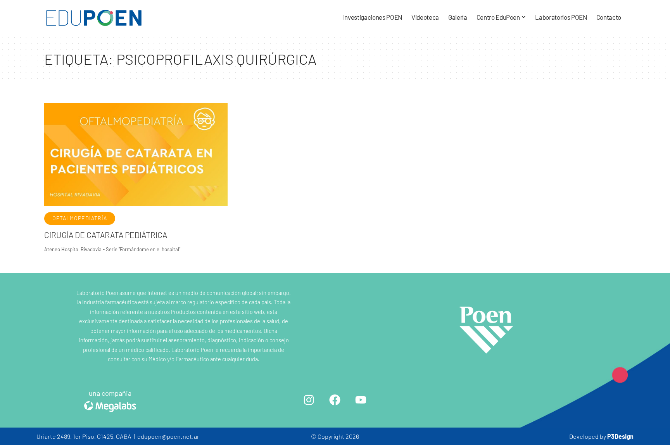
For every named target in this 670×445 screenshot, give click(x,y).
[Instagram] (309, 399)
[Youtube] (361, 399)
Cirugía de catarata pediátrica (105, 235)
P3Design (620, 436)
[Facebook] (335, 399)
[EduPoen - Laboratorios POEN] (94, 17)
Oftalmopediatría (79, 218)
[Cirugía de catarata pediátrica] (136, 154)
